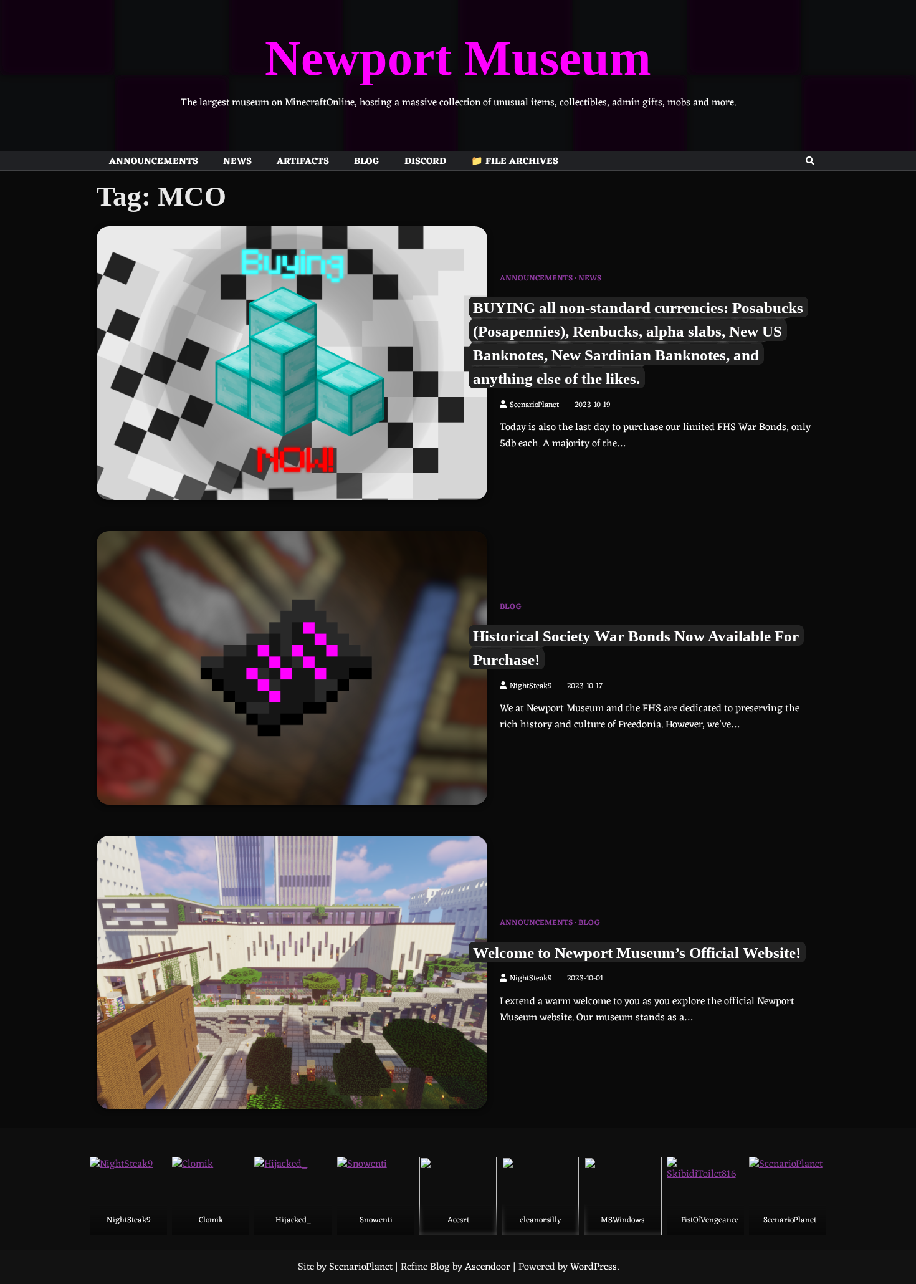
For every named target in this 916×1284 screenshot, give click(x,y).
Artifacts (303, 161)
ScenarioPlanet (534, 405)
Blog (366, 161)
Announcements (153, 161)
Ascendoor (487, 1267)
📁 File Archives (514, 161)
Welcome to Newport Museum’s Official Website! (637, 952)
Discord (425, 161)
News (237, 161)
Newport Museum (458, 58)
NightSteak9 (530, 686)
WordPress (593, 1267)
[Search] (810, 160)
